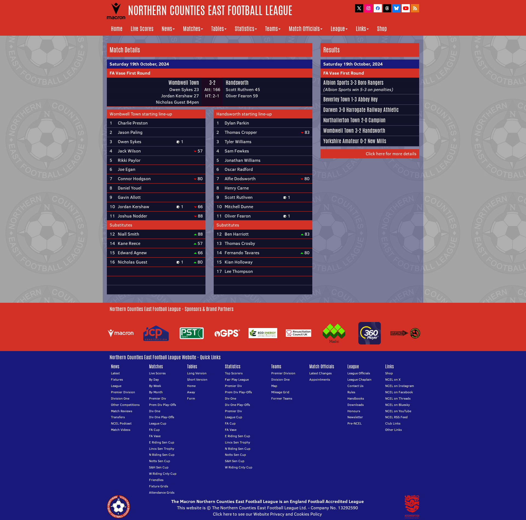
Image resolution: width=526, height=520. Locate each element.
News (167, 29)
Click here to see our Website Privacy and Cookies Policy (267, 514)
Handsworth (237, 82)
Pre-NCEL (354, 423)
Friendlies (156, 479)
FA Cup (154, 429)
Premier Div (157, 398)
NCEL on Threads (398, 398)
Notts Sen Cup (159, 461)
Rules (351, 392)
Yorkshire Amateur (341, 141)
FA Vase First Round (130, 73)
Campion (376, 120)
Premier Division (123, 392)
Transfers (118, 417)
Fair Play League (237, 379)
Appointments (319, 379)
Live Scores (142, 29)
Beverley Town (336, 99)
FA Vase (155, 436)
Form (191, 398)
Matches (191, 29)
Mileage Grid (280, 392)
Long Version (197, 373)
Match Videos (120, 429)
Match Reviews (121, 411)
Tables (217, 29)
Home (116, 29)
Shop (382, 29)
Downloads (355, 404)
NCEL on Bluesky (397, 404)
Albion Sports (336, 82)
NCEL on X (393, 379)
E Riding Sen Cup (161, 442)
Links (361, 29)
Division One (120, 398)
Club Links (393, 423)
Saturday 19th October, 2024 (139, 64)
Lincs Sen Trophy (161, 448)
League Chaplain (359, 379)
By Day (154, 379)
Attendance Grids (162, 492)
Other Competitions (125, 404)
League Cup (157, 423)
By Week (155, 385)
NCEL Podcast (121, 423)
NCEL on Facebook (399, 392)
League (338, 29)
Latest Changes (320, 373)
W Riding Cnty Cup (162, 473)
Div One (154, 411)
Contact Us (355, 385)
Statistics (244, 29)
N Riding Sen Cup (162, 454)
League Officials (358, 373)
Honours (353, 411)
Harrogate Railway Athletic (372, 110)
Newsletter (355, 417)
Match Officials (304, 29)
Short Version (197, 379)
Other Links (393, 429)
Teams (271, 29)
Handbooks (355, 398)
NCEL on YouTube (398, 411)
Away (191, 392)
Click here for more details (391, 154)
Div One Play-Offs (161, 417)
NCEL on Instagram (399, 385)
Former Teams (281, 398)
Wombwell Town (183, 82)
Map (274, 385)
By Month (156, 392)
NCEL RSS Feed (396, 417)
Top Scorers (234, 373)
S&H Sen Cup (158, 467)
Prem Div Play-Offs (162, 404)
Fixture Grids (158, 486)
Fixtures (117, 379)
